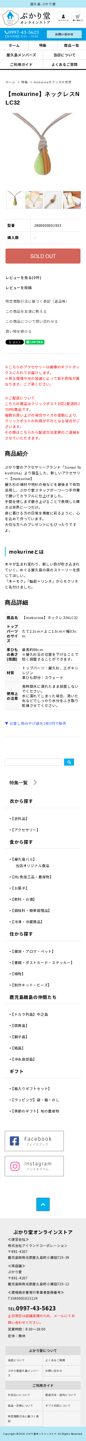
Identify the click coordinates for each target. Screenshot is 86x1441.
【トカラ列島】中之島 (32, 1014)
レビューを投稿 (18, 287)
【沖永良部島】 (26, 1059)
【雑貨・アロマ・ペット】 (36, 951)
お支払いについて (19, 1395)
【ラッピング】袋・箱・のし (37, 1099)
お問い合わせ (53, 1370)
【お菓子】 (22, 887)
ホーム (14, 45)
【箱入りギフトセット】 (34, 1088)
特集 (43, 45)
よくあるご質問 (64, 64)
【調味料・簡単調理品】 (34, 910)
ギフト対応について (58, 1405)
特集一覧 (19, 782)
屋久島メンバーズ (21, 54)
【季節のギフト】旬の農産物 (37, 1110)
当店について (64, 54)
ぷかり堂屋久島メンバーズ (23, 1373)
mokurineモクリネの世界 (52, 82)
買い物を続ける (18, 331)
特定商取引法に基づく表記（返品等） (37, 301)
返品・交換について (20, 1405)
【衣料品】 (22, 818)
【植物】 (21, 973)
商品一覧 (71, 45)
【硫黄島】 (22, 1025)
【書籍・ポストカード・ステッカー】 (45, 962)
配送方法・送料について (60, 1395)
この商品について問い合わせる (31, 321)
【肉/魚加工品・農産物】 (35, 876)
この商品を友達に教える (26, 311)
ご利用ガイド (21, 64)
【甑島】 (21, 1047)
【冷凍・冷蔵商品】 (30, 921)
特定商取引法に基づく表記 (23, 1418)
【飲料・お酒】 (26, 899)
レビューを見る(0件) (23, 277)
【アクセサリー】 (28, 829)
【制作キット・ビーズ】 (34, 984)
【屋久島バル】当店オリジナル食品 (32, 862)
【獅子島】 (22, 1036)
